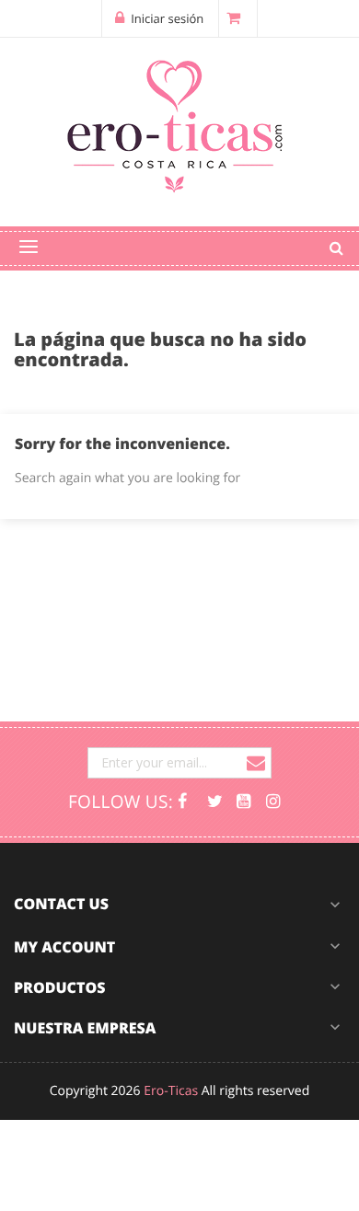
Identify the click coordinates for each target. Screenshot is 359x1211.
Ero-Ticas (171, 1091)
